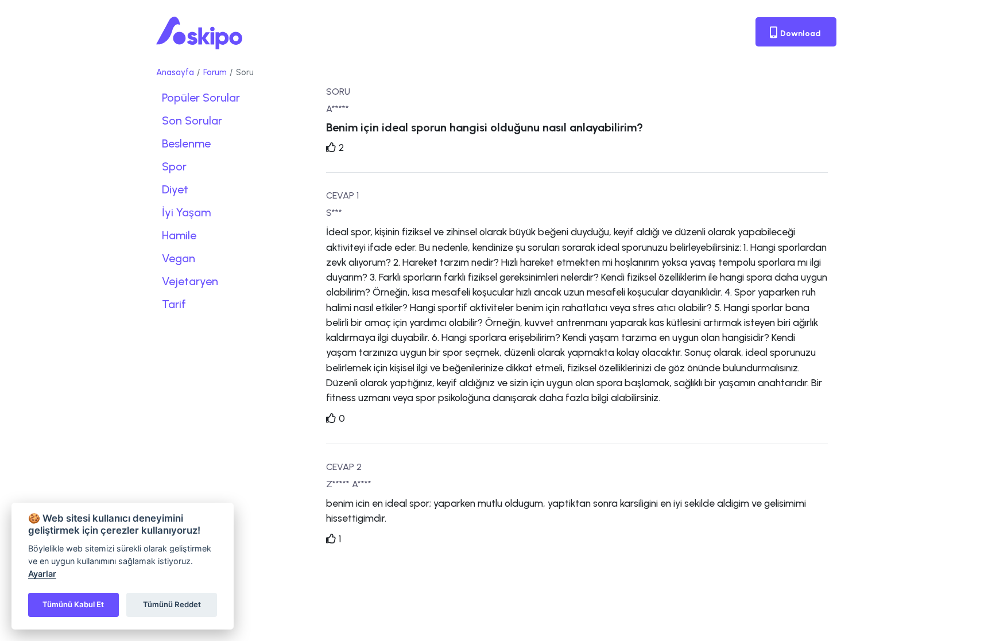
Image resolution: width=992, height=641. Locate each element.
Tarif (174, 304)
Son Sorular (192, 120)
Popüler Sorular (201, 97)
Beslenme (186, 143)
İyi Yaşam (186, 212)
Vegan (178, 258)
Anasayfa (175, 72)
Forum (215, 72)
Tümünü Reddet (172, 604)
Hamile (179, 235)
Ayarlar (42, 573)
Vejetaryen (190, 281)
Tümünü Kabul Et (73, 604)
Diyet (175, 189)
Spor (174, 166)
